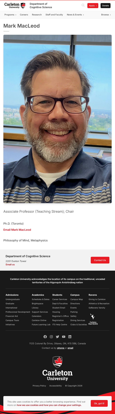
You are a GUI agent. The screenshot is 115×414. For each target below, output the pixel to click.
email (70, 348)
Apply (92, 5)
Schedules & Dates (41, 299)
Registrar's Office (60, 316)
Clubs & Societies (78, 324)
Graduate (10, 303)
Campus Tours (12, 320)
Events (73, 307)
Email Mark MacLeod (17, 229)
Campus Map (76, 299)
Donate (105, 5)
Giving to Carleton (97, 299)
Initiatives (10, 324)
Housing (56, 312)
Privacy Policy (39, 385)
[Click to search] (83, 5)
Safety (73, 316)
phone (61, 348)
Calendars (36, 316)
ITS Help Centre (59, 324)
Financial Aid (12, 316)
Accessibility (55, 385)
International (11, 307)
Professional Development (18, 312)
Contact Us (100, 260)
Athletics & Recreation (99, 303)
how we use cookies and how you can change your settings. (49, 405)
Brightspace (37, 303)
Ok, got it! (99, 403)
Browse (105, 14)
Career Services (59, 299)
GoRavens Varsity (97, 307)
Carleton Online (39, 320)
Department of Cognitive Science (41, 5)
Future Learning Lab (41, 324)
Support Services (40, 312)
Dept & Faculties (60, 303)
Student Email (58, 307)
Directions (75, 303)
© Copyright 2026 (73, 385)
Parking (74, 312)
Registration (58, 320)
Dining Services (77, 320)
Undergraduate (13, 299)
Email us (10, 264)
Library (35, 307)
